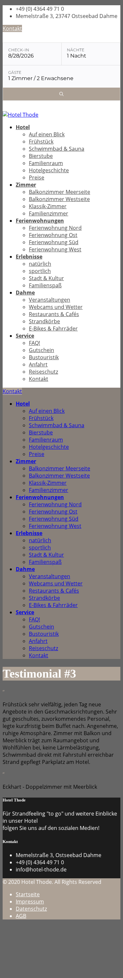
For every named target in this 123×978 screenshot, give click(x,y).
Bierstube (41, 156)
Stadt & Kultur (46, 278)
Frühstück (41, 141)
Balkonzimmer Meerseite (59, 191)
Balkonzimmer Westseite (59, 199)
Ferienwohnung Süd (53, 242)
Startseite (28, 894)
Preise (36, 177)
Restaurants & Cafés (54, 314)
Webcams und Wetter (56, 307)
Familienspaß (45, 285)
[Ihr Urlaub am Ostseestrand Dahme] (20, 114)
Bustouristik (44, 357)
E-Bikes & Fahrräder (53, 328)
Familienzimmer (48, 213)
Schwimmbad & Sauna (56, 148)
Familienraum (46, 163)
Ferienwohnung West (55, 249)
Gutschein (41, 350)
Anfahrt (38, 364)
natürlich (40, 263)
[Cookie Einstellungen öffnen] (52, 971)
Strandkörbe (44, 321)
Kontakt (12, 28)
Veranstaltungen (49, 299)
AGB (21, 915)
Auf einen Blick (47, 134)
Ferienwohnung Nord (55, 227)
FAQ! (34, 342)
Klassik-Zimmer (48, 206)
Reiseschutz (43, 371)
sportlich (40, 271)
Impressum (30, 901)
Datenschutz (31, 908)
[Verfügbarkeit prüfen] (61, 94)
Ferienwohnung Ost (53, 235)
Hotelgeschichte (49, 170)
